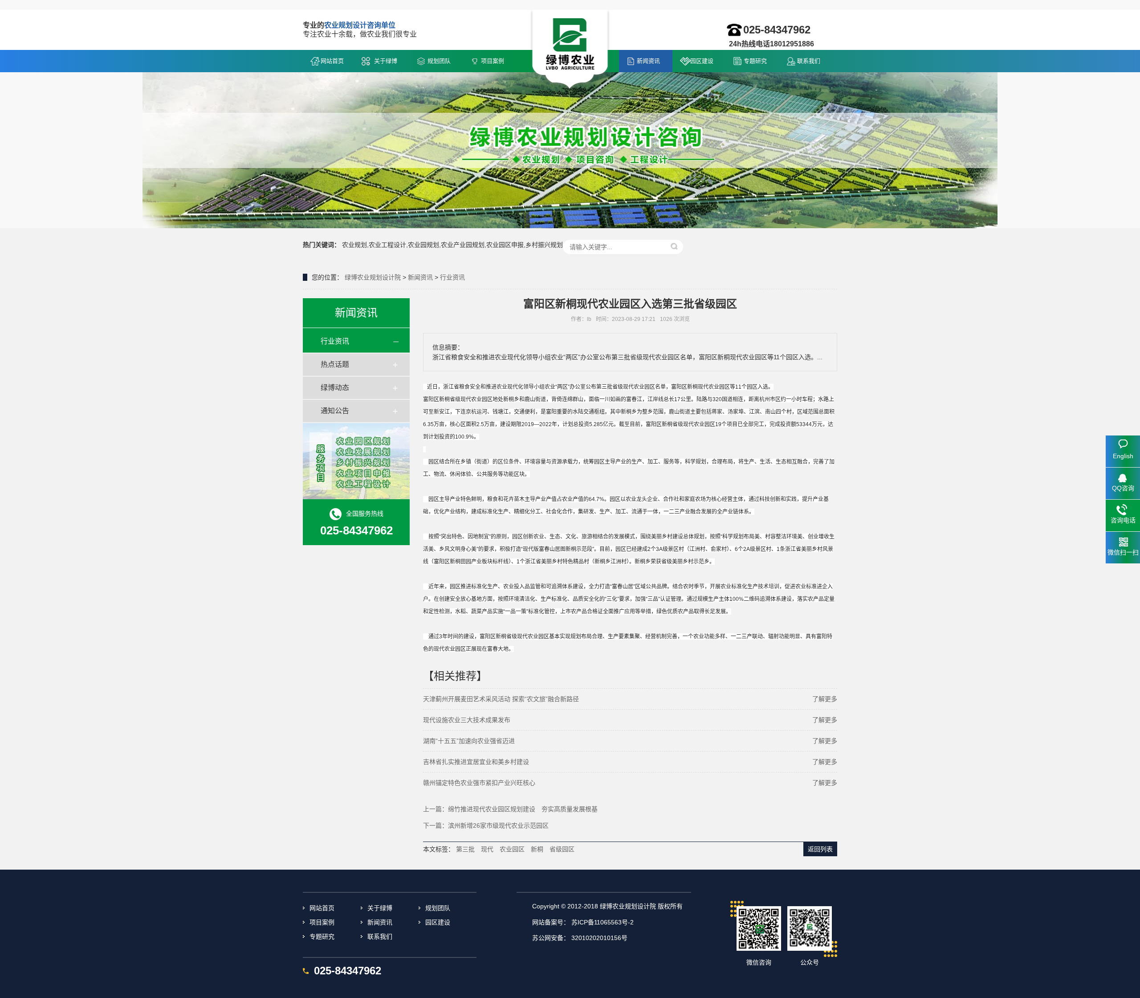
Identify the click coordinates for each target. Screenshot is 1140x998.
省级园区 (562, 849)
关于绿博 (385, 60)
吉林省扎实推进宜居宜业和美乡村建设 (476, 761)
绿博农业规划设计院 (373, 277)
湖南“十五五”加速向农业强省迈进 (469, 740)
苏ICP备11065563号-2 (602, 922)
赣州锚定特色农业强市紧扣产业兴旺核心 (479, 782)
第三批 (465, 849)
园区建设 (701, 60)
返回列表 (820, 849)
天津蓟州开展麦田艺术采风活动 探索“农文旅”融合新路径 (501, 698)
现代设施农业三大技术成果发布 (466, 719)
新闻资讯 (648, 60)
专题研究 (755, 60)
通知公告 (335, 411)
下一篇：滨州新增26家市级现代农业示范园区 (486, 825)
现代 (487, 849)
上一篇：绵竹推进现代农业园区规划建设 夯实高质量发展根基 (510, 809)
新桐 (537, 849)
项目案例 (492, 60)
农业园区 (512, 849)
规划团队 (439, 60)
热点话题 (335, 364)
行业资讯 (452, 277)
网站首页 (332, 60)
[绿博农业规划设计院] (570, 50)
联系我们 (808, 60)
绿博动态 (335, 387)
